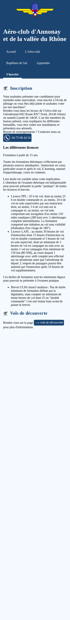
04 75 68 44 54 (21, 137)
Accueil (11, 51)
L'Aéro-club (32, 51)
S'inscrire (12, 74)
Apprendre (43, 63)
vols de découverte (51, 322)
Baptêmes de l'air (16, 63)
